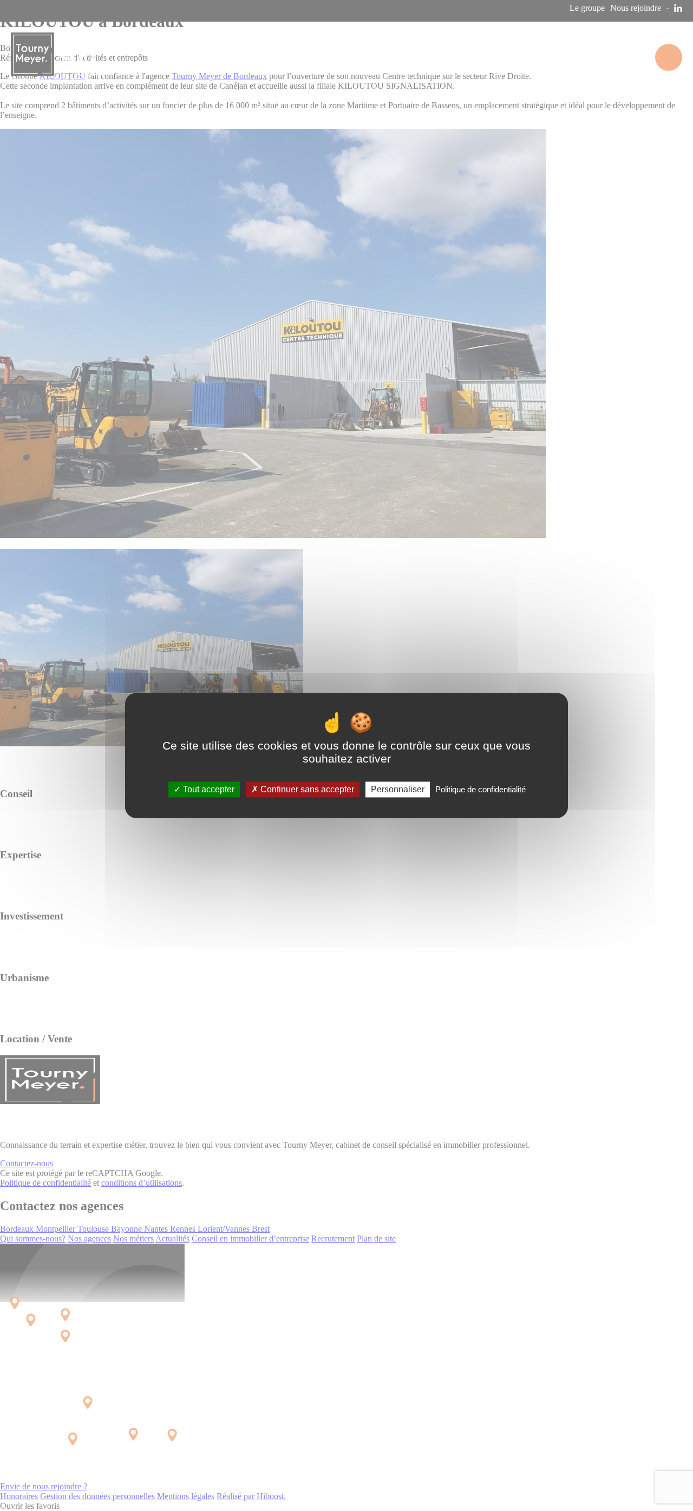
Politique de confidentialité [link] (480, 789)
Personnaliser (397, 789)
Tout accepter (207, 789)
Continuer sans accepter (306, 789)
